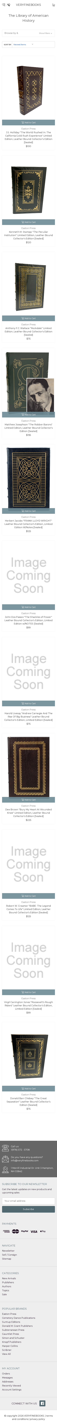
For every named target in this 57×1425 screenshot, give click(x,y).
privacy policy (37, 1419)
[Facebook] (42, 1403)
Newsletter (8, 1251)
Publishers (8, 1282)
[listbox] (23, 44)
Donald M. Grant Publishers (17, 1326)
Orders (6, 1373)
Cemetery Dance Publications (18, 1318)
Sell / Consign (9, 1255)
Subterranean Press (13, 1330)
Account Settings (11, 1389)
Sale (4, 1294)
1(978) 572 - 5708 (20, 1149)
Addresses (7, 1381)
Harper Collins (10, 1346)
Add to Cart (30, 122)
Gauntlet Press (10, 1334)
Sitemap (6, 1259)
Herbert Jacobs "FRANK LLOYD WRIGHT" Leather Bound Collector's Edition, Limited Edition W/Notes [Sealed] (28, 524)
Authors (6, 1286)
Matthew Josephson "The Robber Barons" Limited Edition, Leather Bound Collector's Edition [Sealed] (28, 428)
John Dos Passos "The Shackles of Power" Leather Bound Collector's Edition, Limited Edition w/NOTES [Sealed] (28, 620)
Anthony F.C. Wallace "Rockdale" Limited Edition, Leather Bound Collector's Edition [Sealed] (28, 331)
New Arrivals (9, 1278)
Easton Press (9, 1314)
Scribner (6, 1350)
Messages (7, 1377)
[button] (28, 33)
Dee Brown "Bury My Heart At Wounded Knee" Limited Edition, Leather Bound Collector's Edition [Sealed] (28, 813)
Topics (5, 1290)
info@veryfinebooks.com (24, 1160)
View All (6, 1354)
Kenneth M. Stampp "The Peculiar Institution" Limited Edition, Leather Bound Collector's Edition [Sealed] (28, 235)
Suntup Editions (11, 1322)
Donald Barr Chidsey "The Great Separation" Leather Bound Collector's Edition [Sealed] (28, 1101)
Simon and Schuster (13, 1338)
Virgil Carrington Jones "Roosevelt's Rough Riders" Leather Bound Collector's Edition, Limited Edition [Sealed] (28, 1005)
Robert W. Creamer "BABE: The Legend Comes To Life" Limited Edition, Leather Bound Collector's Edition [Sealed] (28, 909)
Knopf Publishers (11, 1342)
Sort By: (7, 45)
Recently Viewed (11, 1385)
